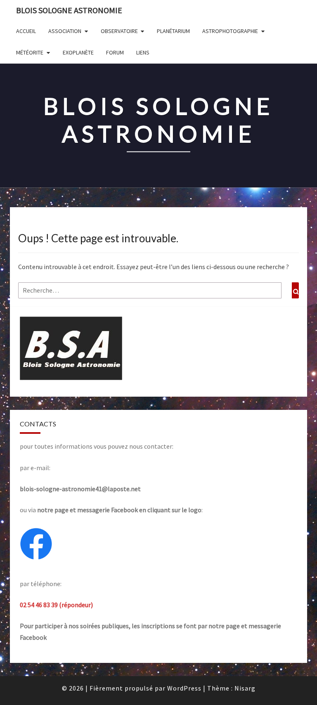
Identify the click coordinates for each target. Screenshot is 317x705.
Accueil (26, 31)
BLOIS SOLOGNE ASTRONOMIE (69, 10)
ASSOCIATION (64, 31)
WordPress (184, 688)
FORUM (115, 52)
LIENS (142, 52)
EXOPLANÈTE (78, 52)
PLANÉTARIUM (173, 31)
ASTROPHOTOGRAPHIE (230, 31)
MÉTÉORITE (29, 52)
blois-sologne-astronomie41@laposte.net (80, 489)
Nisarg (244, 688)
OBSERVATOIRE (119, 31)
